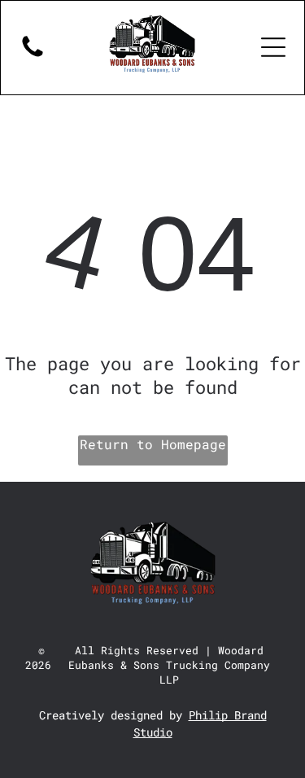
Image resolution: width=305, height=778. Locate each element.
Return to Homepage (153, 443)
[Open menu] (273, 47)
